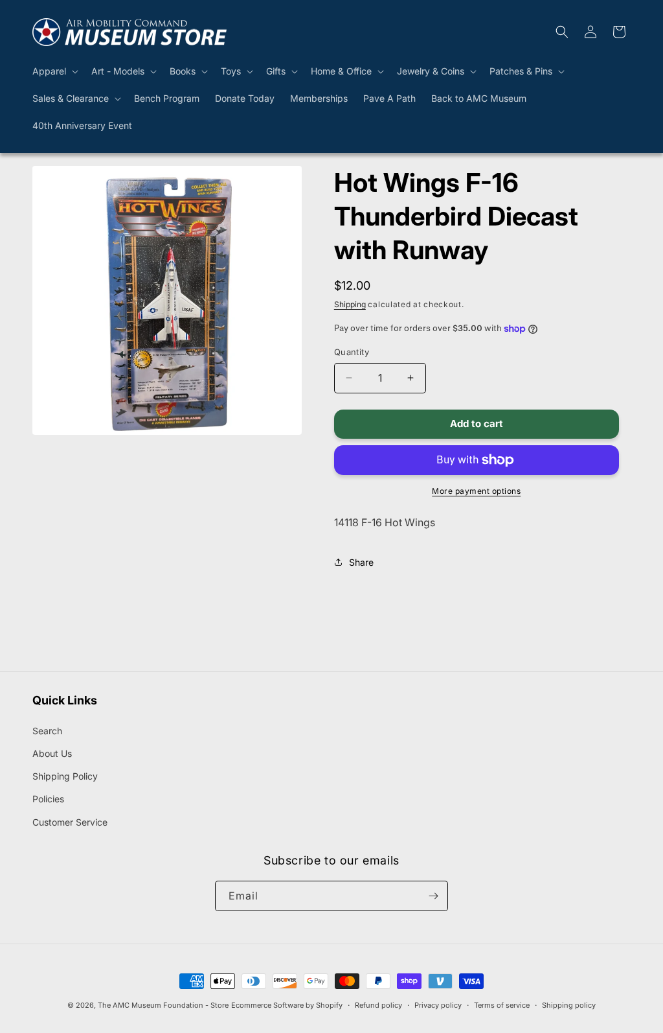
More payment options (476, 491)
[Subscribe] (433, 896)
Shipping (350, 304)
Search (47, 730)
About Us (52, 753)
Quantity (351, 352)
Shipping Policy (65, 776)
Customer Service (69, 822)
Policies (48, 798)
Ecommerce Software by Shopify (287, 1005)
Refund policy (378, 1005)
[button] (54, 71)
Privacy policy (438, 1005)
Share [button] (361, 562)
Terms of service (502, 1005)
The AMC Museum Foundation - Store (163, 1005)
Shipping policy (569, 1005)
